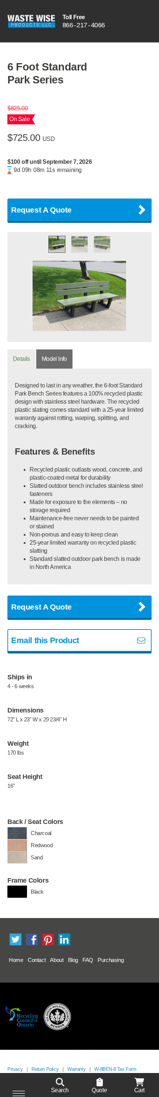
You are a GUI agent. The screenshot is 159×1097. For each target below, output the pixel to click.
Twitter (15, 939)
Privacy (15, 1069)
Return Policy (44, 1069)
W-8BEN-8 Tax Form (115, 1069)
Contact (36, 960)
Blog (73, 960)
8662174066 (83, 25)
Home (16, 960)
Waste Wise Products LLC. (31, 21)
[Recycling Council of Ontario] (21, 1016)
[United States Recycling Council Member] (57, 1016)
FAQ (87, 960)
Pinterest (48, 939)
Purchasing (111, 960)
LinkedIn (64, 939)
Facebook (32, 939)
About (56, 960)
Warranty (76, 1069)
